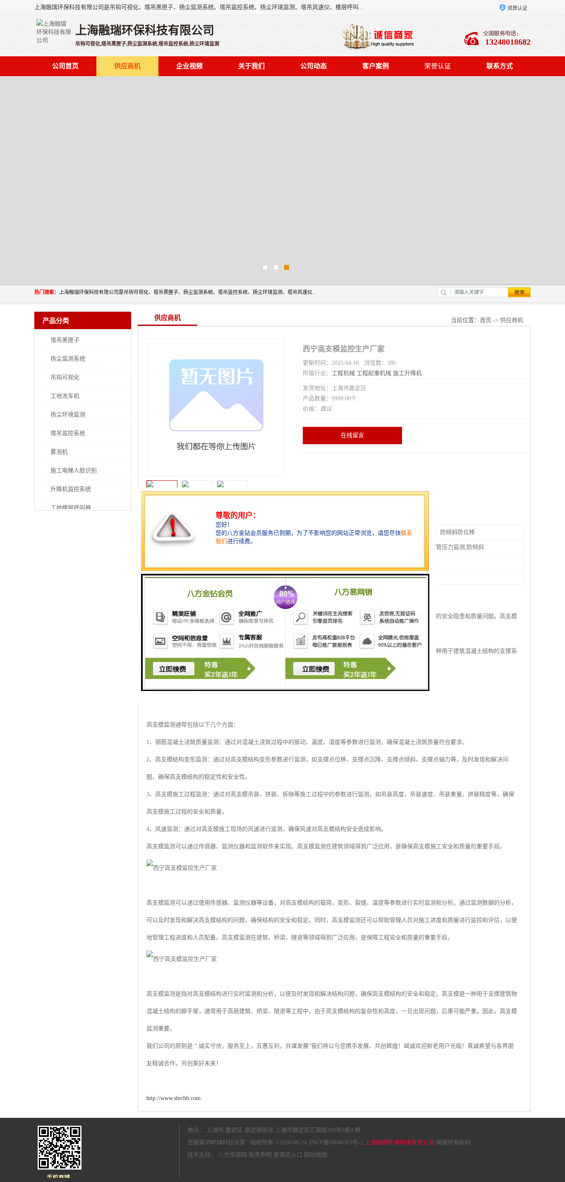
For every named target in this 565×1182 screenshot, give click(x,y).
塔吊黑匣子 (64, 340)
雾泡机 (59, 452)
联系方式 (499, 66)
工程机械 (343, 373)
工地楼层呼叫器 (70, 508)
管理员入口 (287, 1155)
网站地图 (315, 1155)
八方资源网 (232, 1155)
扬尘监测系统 (67, 359)
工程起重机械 (374, 373)
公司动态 (313, 66)
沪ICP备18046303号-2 (336, 1142)
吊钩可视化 (64, 377)
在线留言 (352, 435)
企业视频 (189, 66)
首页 (485, 320)
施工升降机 (407, 373)
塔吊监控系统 (67, 433)
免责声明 (260, 1155)
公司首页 (65, 66)
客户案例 (375, 66)
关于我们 (251, 66)
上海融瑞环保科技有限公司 (399, 1142)
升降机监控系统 (70, 489)
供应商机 (127, 66)
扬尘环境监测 (67, 415)
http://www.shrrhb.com (173, 1098)
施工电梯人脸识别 (73, 470)
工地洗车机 (64, 396)
